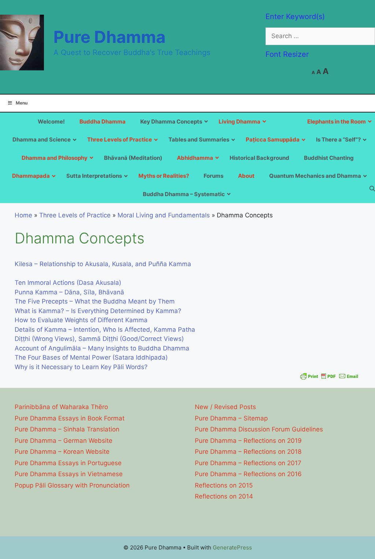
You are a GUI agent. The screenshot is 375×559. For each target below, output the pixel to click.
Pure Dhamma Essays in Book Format (70, 418)
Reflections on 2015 (224, 485)
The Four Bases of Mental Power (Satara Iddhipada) (91, 357)
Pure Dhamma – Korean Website (62, 451)
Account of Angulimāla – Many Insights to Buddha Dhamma (102, 348)
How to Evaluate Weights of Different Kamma (81, 320)
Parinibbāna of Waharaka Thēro (61, 407)
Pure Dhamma (109, 37)
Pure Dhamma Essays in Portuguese (68, 463)
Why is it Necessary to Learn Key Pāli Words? (81, 367)
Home (23, 215)
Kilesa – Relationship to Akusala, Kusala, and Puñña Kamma (103, 264)
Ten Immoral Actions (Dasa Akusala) (68, 282)
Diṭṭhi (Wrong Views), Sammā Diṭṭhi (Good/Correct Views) (99, 338)
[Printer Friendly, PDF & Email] (329, 376)
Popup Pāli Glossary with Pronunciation (72, 485)
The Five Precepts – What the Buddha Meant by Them (95, 301)
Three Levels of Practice (75, 215)
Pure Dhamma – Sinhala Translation (67, 429)
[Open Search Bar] (372, 188)
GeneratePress (232, 547)
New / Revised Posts (225, 407)
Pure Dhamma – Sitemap (231, 418)
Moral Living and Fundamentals (164, 215)
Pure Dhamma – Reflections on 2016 (248, 474)
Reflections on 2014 (224, 496)
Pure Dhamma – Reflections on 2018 (248, 451)
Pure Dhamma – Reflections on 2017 (248, 463)
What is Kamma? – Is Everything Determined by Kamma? (98, 311)
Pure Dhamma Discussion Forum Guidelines (259, 429)
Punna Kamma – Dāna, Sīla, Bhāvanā (69, 292)
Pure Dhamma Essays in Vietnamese (69, 474)
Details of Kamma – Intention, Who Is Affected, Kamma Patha (105, 329)
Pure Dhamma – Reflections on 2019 (248, 440)
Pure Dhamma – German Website (63, 440)
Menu (21, 103)
